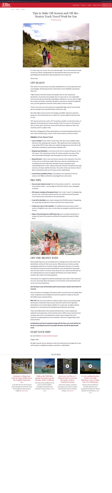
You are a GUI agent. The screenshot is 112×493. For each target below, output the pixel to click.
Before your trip (56, 20)
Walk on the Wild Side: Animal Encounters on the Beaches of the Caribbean (44, 378)
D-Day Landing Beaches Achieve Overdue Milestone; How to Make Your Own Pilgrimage (90, 379)
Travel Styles (76, 5)
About (83, 5)
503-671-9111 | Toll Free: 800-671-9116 (9, 1)
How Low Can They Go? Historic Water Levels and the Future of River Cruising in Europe (67, 379)
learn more (25, 390)
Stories (89, 5)
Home (12, 9)
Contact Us (106, 5)
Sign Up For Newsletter (107, 1)
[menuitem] (76, 5)
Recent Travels (97, 5)
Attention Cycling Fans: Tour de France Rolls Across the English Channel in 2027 (22, 379)
